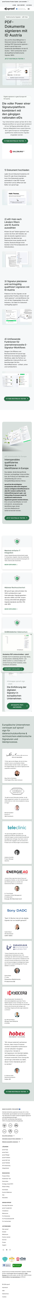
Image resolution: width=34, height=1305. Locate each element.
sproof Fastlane (6, 1157)
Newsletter (5, 1197)
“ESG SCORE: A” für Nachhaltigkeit (11, 1277)
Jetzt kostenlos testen (15, 518)
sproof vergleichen (7, 1208)
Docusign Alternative (7, 1205)
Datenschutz (5, 1293)
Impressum (5, 1287)
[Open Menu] (29, 9)
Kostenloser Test (6, 1178)
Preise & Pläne (6, 1176)
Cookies (4, 1296)
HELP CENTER (21, 5)
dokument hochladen (12, 669)
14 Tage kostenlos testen (14, 141)
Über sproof (5, 1229)
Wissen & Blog (5, 1186)
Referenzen (5, 1213)
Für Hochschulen (6, 1221)
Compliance (5, 1210)
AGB (3, 1290)
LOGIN (14, 5)
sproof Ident (5, 1152)
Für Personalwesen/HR (8, 1218)
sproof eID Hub (6, 1160)
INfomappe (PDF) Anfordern (17, 706)
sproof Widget (5, 1155)
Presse (4, 1242)
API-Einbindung (6, 1165)
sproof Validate (6, 1162)
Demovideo (5, 1181)
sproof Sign (5, 1149)
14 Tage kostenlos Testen (16, 1091)
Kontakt (4, 1231)
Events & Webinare (7, 1192)
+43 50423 (29, 5)
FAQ (3, 1195)
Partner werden (6, 1237)
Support (4, 1245)
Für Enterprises (6, 1216)
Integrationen (5, 1168)
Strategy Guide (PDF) (7, 1184)
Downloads (5, 1189)
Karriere (4, 1239)
